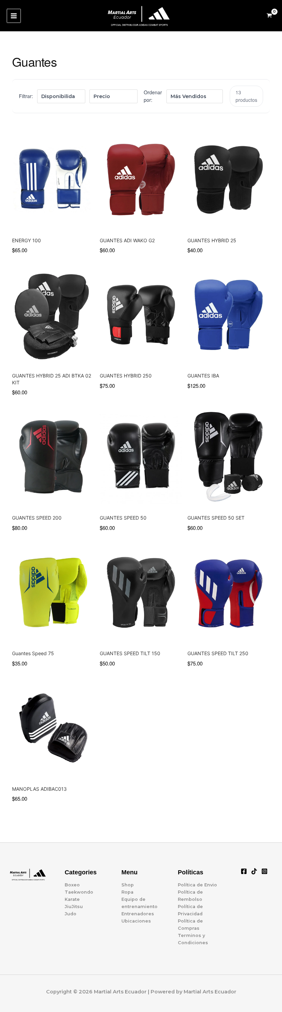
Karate (72, 899)
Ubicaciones (136, 921)
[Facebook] (244, 871)
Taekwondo (79, 892)
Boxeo (72, 884)
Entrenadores (137, 913)
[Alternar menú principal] (14, 16)
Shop (127, 884)
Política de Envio (197, 884)
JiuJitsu (74, 906)
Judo (70, 913)
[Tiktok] (254, 871)
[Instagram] (264, 871)
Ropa (127, 892)
